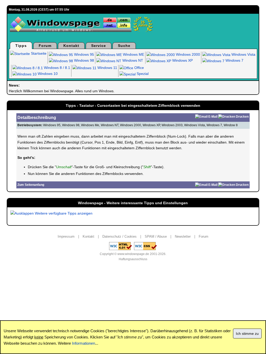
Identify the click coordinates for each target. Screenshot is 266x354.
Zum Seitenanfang (30, 185)
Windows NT (132, 60)
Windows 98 (83, 60)
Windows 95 (83, 54)
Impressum (66, 236)
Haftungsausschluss (133, 259)
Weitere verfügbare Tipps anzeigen (63, 213)
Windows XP (182, 60)
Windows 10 (47, 74)
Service (98, 46)
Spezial (142, 74)
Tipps (21, 46)
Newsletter (183, 236)
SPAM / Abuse (156, 236)
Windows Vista (242, 54)
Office (138, 68)
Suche (124, 46)
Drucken (242, 116)
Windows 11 (106, 68)
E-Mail (212, 116)
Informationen (83, 343)
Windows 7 (233, 60)
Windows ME (133, 54)
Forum (45, 46)
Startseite (38, 53)
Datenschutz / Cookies (119, 236)
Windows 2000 (187, 54)
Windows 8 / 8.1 (56, 68)
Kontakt (71, 46)
